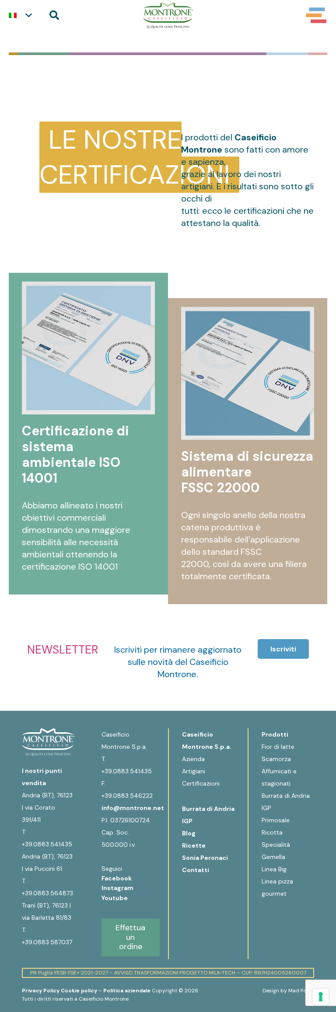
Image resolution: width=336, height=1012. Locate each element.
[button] (20, 15)
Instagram (118, 888)
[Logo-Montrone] (167, 15)
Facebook (117, 878)
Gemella (273, 857)
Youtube (115, 898)
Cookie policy (79, 990)
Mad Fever (301, 990)
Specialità (276, 845)
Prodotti (275, 734)
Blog (189, 833)
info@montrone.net (133, 808)
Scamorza (276, 759)
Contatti (195, 870)
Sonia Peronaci (205, 858)
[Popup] (316, 15)
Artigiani (193, 771)
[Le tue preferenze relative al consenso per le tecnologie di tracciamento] (320, 996)
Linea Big (274, 869)
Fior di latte (278, 747)
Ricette (194, 845)
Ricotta (272, 832)
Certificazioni (201, 783)
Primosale (276, 820)
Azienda (193, 759)
